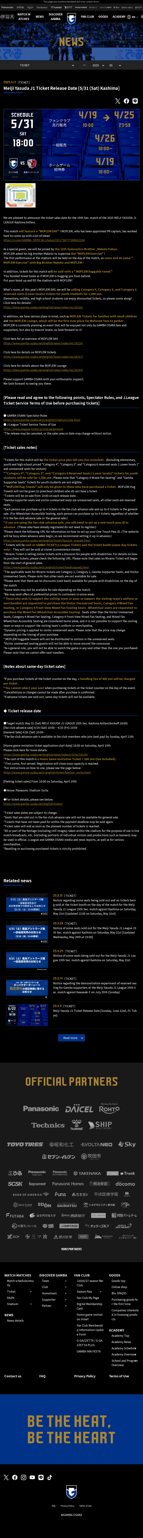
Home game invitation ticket (90, 1316)
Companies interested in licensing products (125, 1314)
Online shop (119, 1287)
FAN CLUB (87, 16)
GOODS (103, 16)
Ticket (11, 1291)
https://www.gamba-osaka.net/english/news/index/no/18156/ (43, 307)
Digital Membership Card (89, 1306)
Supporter (48, 1299)
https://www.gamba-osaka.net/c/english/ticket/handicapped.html (46, 567)
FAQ (42, 1376)
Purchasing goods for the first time (125, 1301)
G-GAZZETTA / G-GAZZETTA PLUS (89, 1342)
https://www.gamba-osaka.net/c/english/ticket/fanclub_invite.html (47, 772)
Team (45, 1281)
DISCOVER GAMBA (55, 16)
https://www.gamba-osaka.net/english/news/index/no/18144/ (43, 370)
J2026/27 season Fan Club (90, 1283)
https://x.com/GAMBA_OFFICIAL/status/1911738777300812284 (44, 240)
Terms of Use (119, 1376)
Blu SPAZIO (119, 1293)
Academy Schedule (124, 1348)
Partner (46, 1305)
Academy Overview (124, 1354)
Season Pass (84, 1291)
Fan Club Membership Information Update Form (90, 1329)
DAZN (10, 1298)
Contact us (12, 1376)
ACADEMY (119, 16)
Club (45, 1287)
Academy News (121, 1342)
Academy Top (120, 1335)
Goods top (118, 1281)
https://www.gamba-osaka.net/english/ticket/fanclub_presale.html (46, 540)
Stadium (12, 1304)
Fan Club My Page (88, 1298)
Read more (70, 1038)
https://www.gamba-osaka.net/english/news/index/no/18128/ (43, 343)
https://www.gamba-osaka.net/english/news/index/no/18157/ (43, 356)
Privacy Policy (84, 1376)
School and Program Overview (125, 1362)
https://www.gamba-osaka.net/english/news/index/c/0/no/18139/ (45, 754)
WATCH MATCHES (23, 16)
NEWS (40, 16)
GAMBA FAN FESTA (89, 1351)
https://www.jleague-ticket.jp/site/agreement (33, 429)
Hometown (49, 1293)
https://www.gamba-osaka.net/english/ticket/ (33, 804)
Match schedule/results (20, 1283)
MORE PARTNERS (71, 1249)
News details (15, 1320)
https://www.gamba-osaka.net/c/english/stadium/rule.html (41, 420)
